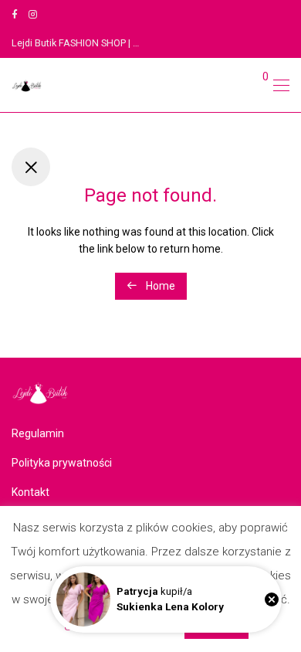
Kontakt (30, 492)
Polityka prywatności (62, 463)
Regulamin (38, 433)
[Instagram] (33, 14)
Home (159, 286)
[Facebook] (14, 14)
